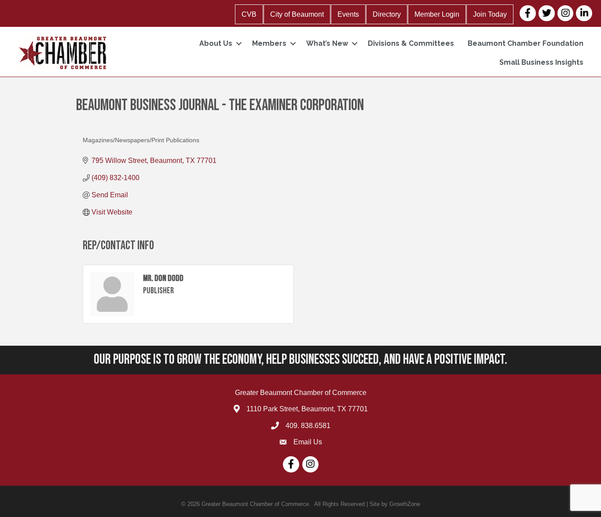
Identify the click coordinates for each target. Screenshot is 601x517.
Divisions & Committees (411, 43)
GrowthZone (404, 504)
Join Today (490, 14)
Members (269, 43)
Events (348, 14)
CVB (249, 14)
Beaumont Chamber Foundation (525, 43)
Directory (387, 14)
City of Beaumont (297, 14)
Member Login (436, 14)
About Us (215, 43)
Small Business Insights (541, 62)
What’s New (327, 43)
